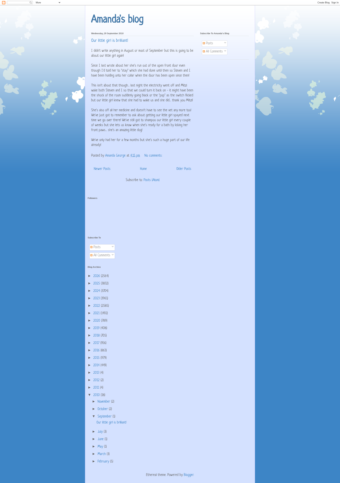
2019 (97, 328)
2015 (97, 358)
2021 (97, 313)
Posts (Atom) (152, 180)
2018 (97, 336)
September (105, 417)
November (104, 402)
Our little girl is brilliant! (109, 41)
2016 (97, 350)
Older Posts (183, 169)
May (101, 447)
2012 (97, 380)
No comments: (153, 156)
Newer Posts (102, 169)
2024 (97, 291)
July (101, 432)
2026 (97, 276)
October (103, 409)
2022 (97, 306)
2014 (97, 365)
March (102, 454)
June (101, 439)
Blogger (188, 475)
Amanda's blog (117, 19)
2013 (96, 373)
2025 (97, 284)
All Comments (214, 51)
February (104, 462)
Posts (209, 43)
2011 (96, 388)
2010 (97, 395)
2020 (97, 321)
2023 (97, 298)
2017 (96, 343)
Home (143, 169)
